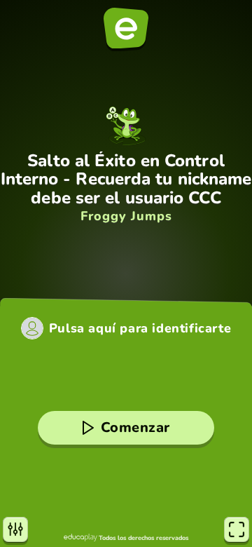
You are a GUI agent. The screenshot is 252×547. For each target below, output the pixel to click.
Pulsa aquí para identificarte (140, 328)
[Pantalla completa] (236, 529)
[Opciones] (15, 529)
